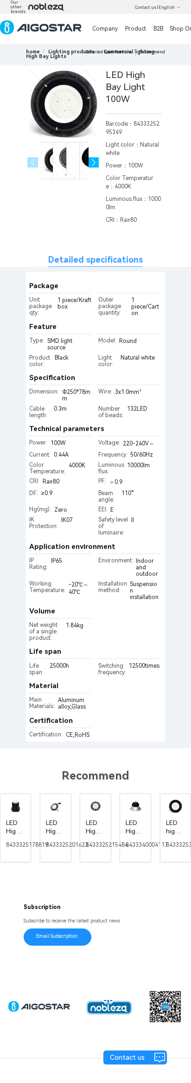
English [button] (167, 7)
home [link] (33, 52)
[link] (71, 52)
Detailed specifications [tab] (95, 259)
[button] (94, 162)
